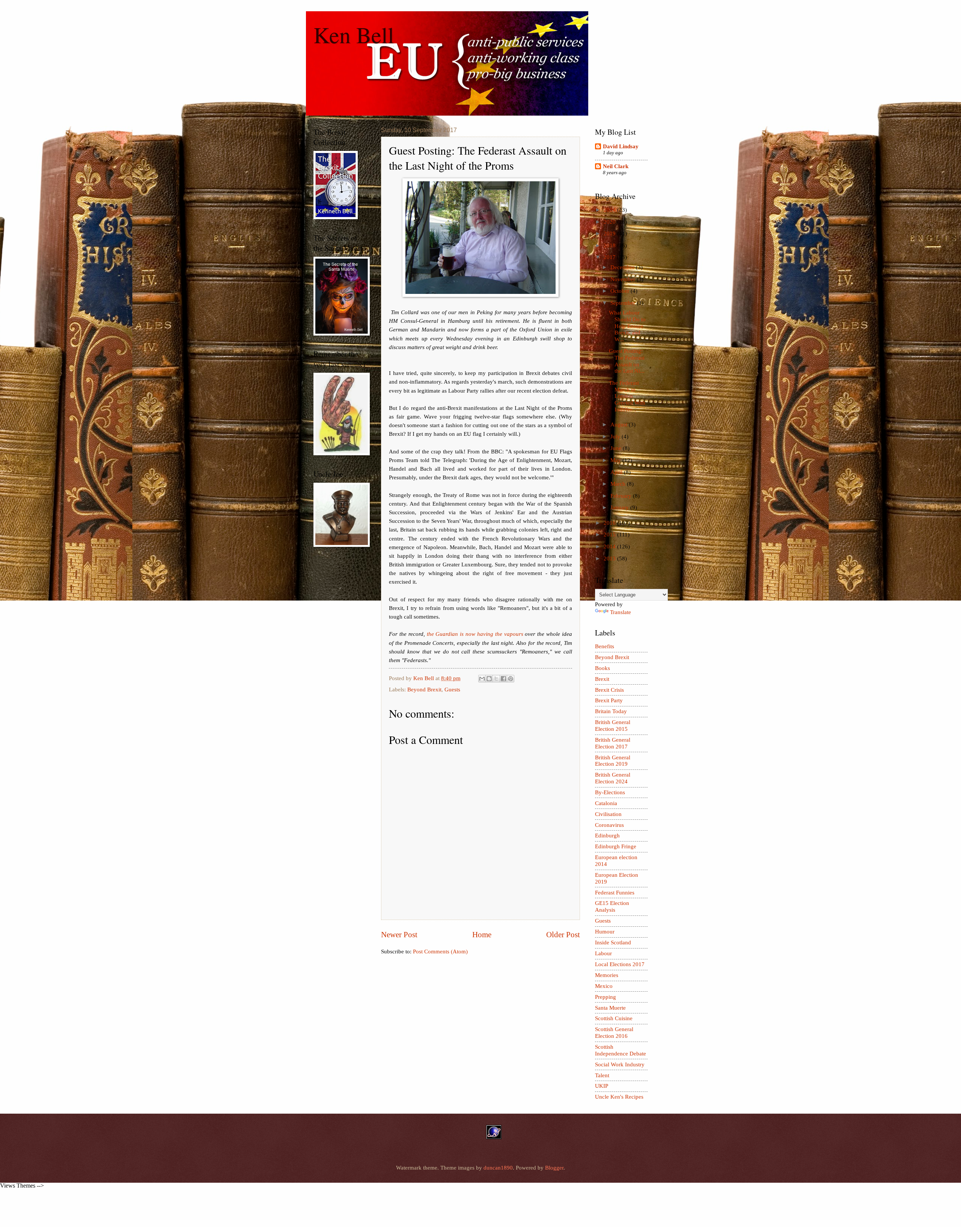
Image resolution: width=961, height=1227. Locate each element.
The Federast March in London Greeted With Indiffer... (627, 396)
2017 (610, 257)
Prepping (605, 997)
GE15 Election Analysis (612, 906)
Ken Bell (353, 35)
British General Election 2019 (612, 760)
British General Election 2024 (612, 778)
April (617, 472)
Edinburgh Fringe (615, 846)
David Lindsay (621, 146)
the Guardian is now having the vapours (475, 634)
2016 (610, 523)
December (623, 267)
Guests (452, 690)
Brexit (602, 679)
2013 (610, 559)
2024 (610, 210)
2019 (610, 233)
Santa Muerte (610, 1008)
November (623, 279)
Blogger (554, 1168)
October (620, 291)
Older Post (563, 934)
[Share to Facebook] (503, 678)
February (621, 496)
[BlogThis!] (489, 678)
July (616, 437)
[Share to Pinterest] (510, 678)
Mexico (604, 986)
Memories (606, 975)
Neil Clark (615, 166)
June (616, 448)
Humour (605, 932)
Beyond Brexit (424, 690)
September (623, 303)
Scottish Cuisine (614, 1018)
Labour (603, 953)
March (618, 484)
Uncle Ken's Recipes (619, 1097)
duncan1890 (498, 1168)
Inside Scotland (613, 942)
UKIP (601, 1086)
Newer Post (399, 934)
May (616, 460)
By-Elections (610, 792)
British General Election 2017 (612, 743)
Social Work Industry (620, 1064)
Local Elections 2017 (620, 964)
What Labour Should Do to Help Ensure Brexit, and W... (627, 326)
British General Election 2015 (612, 725)
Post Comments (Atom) (440, 951)
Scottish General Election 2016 (614, 1032)
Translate (620, 612)
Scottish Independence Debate (620, 1050)
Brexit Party (609, 700)
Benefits (604, 646)
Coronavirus (609, 825)
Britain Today (611, 711)
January (620, 507)
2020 (610, 222)
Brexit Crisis (609, 690)
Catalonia (606, 803)
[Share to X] (496, 678)
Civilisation (608, 814)
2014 (610, 546)
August (619, 425)
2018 (610, 245)
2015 (610, 534)
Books (602, 668)
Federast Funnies (614, 893)
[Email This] (482, 678)
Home (481, 934)
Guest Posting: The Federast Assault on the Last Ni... (627, 361)
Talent (602, 1075)
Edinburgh (607, 836)
